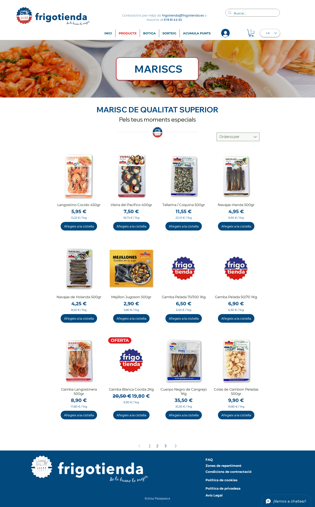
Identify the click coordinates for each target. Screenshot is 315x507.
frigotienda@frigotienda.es (183, 15)
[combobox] (238, 137)
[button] (251, 33)
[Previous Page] (139, 446)
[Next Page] (175, 446)
